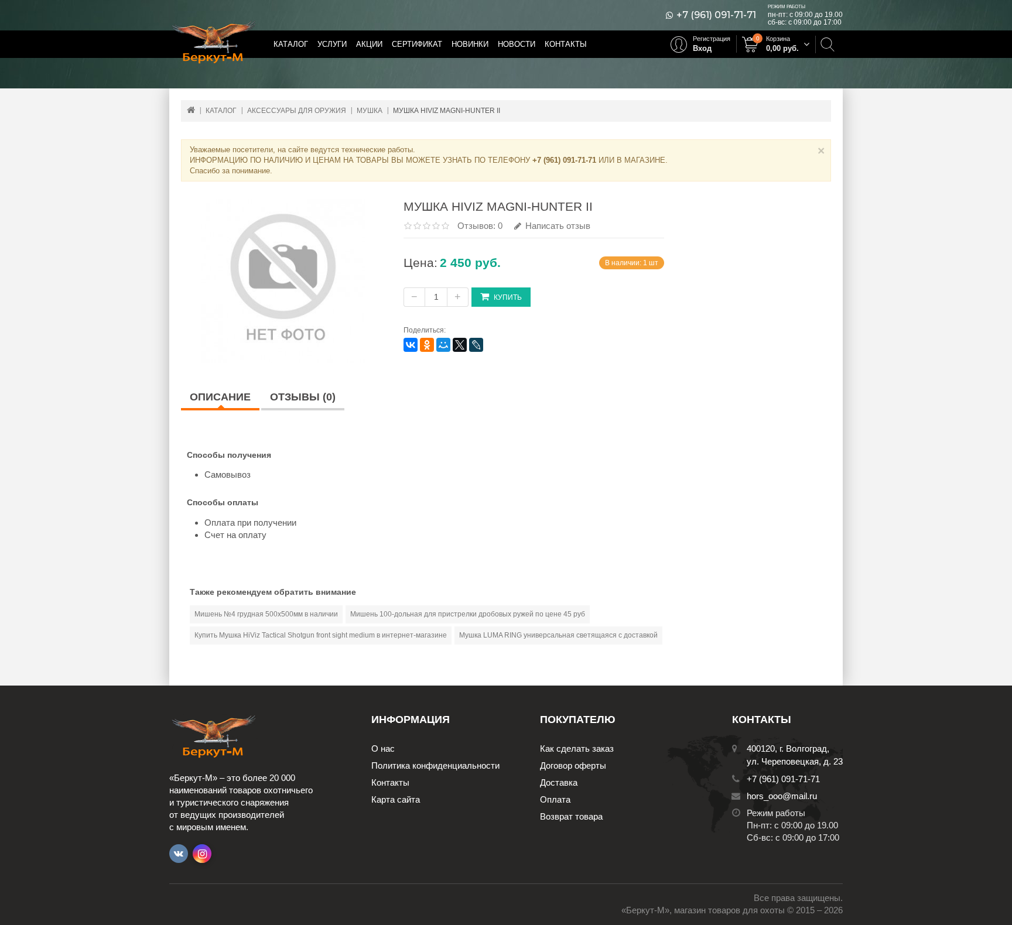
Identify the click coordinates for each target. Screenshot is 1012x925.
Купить (508, 297)
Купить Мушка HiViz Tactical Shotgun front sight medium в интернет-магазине (320, 635)
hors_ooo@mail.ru (782, 796)
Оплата (555, 799)
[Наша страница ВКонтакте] (178, 853)
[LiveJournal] (476, 345)
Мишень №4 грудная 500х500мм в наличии (266, 614)
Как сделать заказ (577, 748)
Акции (369, 44)
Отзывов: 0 (479, 226)
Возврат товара (571, 816)
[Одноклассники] (427, 345)
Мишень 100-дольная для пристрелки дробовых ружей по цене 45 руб (467, 614)
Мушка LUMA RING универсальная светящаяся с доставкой (558, 635)
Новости (516, 44)
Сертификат (417, 44)
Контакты (566, 44)
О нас (383, 748)
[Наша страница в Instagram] (202, 853)
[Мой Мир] (443, 345)
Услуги (332, 44)
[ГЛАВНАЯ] (191, 109)
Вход (702, 48)
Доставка (558, 782)
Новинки (470, 44)
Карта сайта (395, 799)
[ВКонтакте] (411, 345)
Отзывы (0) (303, 397)
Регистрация (711, 38)
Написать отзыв (556, 226)
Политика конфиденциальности (435, 765)
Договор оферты (573, 765)
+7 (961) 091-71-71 (716, 15)
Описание (220, 397)
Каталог (290, 44)
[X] (460, 345)
